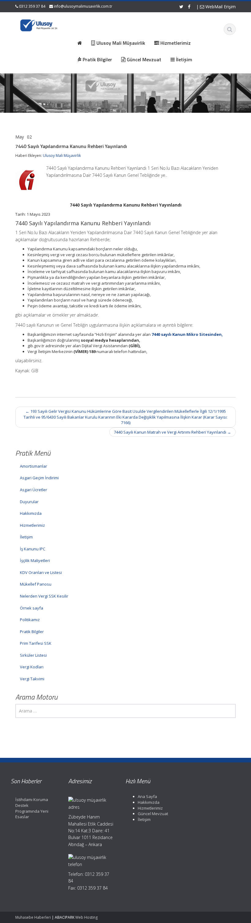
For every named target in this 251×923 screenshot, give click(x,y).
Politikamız (30, 619)
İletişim (26, 537)
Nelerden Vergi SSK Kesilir (44, 596)
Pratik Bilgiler (32, 631)
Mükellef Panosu (35, 584)
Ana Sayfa (147, 796)
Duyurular (29, 501)
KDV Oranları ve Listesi (41, 572)
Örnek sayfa (31, 608)
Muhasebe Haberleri (33, 917)
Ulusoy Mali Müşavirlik (62, 155)
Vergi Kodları (31, 667)
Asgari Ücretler (33, 489)
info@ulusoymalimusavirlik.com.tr (83, 6)
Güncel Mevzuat (153, 813)
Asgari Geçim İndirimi (39, 477)
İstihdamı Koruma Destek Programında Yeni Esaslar (31, 808)
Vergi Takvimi (32, 679)
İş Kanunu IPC (32, 549)
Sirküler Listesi (33, 655)
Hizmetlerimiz (32, 525)
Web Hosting (86, 917)
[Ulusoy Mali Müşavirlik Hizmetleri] (39, 24)
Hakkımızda (31, 513)
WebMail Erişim (220, 6)
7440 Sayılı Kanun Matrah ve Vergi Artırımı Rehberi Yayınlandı (172, 432)
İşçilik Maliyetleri (35, 560)
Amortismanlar (33, 466)
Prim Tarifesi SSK (35, 643)
